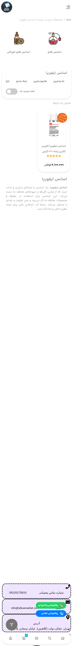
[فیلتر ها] (12, 624)
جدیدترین (58, 81)
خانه (68, 20)
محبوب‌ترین (40, 81)
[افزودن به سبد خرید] (44, 161)
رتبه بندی (21, 81)
